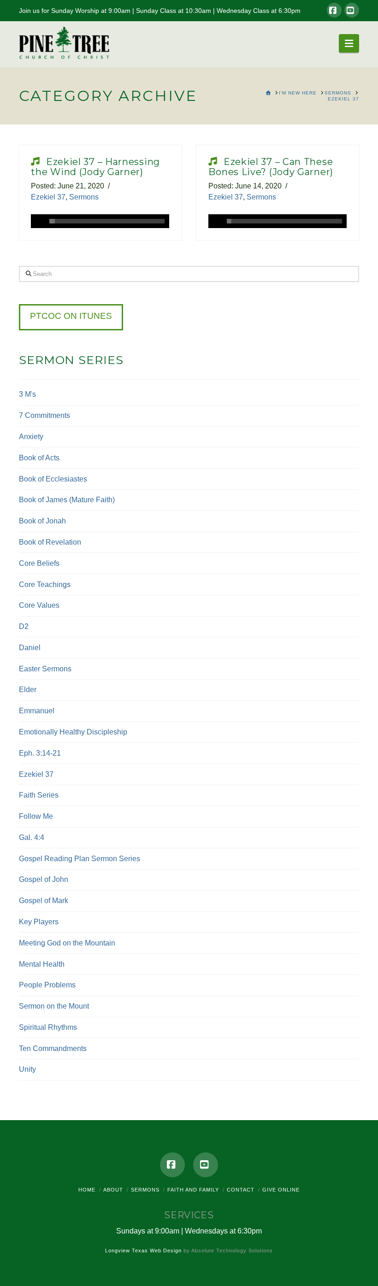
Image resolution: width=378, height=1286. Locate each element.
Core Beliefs (39, 563)
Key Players (39, 922)
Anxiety (31, 436)
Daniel (30, 648)
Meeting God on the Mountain (67, 943)
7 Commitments (44, 415)
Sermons (84, 197)
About (113, 1189)
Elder (27, 689)
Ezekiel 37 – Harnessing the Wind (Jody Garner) (95, 166)
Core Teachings (45, 584)
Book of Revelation (50, 542)
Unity (27, 1069)
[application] (100, 221)
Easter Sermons (45, 669)
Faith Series (39, 795)
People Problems (47, 985)
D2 (24, 626)
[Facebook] (334, 10)
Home (86, 1189)
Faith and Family (193, 1189)
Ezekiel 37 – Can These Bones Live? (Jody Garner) (270, 166)
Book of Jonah (42, 521)
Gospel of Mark (43, 900)
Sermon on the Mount (54, 1006)
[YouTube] (351, 10)
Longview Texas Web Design (143, 1250)
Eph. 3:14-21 (40, 753)
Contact (240, 1189)
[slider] (107, 221)
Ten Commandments (53, 1048)
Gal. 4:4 (31, 837)
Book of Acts (39, 458)
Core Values (39, 605)
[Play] (38, 221)
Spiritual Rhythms (48, 1027)
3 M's (27, 394)
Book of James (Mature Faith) (67, 500)
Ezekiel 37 (48, 197)
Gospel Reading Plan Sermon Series (79, 859)
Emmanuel (36, 711)
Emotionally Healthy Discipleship (73, 732)
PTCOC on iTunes (71, 316)
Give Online (281, 1189)
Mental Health (42, 964)
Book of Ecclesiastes (53, 479)
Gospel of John (43, 879)
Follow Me (36, 816)
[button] (349, 43)
